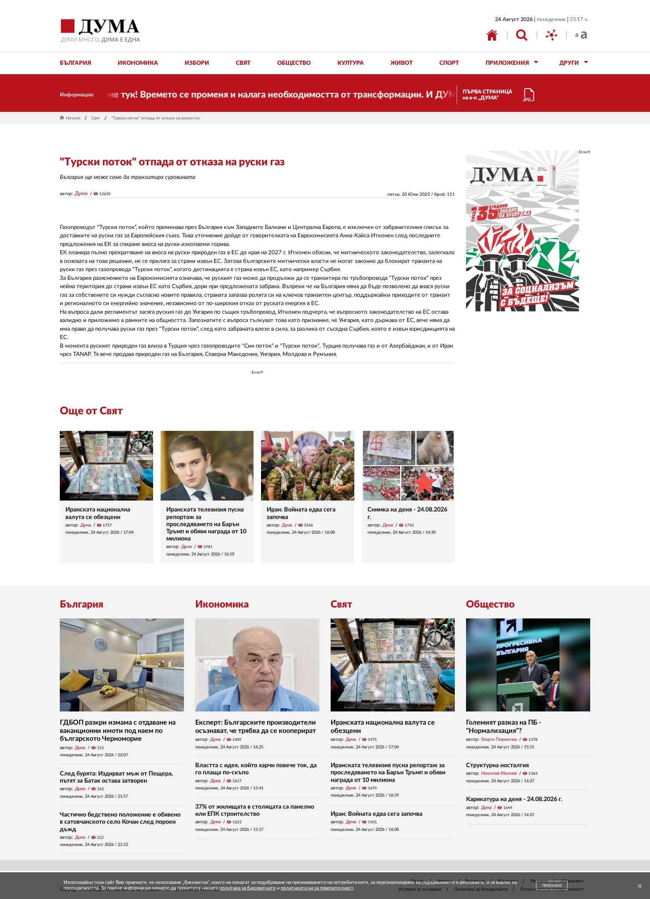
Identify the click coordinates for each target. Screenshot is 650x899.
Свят (95, 118)
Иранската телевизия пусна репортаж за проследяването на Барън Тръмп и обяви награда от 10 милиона (206, 524)
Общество (490, 604)
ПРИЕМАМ (552, 886)
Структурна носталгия (497, 765)
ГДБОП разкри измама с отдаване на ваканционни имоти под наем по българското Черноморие (118, 730)
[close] (639, 886)
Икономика (222, 604)
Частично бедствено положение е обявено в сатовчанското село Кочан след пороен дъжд (120, 822)
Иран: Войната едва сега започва (376, 814)
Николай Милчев (499, 773)
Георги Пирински (499, 739)
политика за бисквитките (247, 888)
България (81, 604)
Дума (81, 193)
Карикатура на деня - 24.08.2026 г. (514, 799)
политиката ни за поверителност (317, 888)
